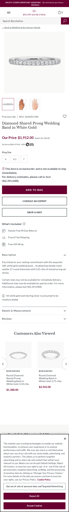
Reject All (34, 496)
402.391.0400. (10, 180)
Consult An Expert (34, 201)
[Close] (65, 438)
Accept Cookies (34, 505)
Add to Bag (34, 189)
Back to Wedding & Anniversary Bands (22, 27)
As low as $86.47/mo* (11, 144)
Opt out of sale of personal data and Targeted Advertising (34, 486)
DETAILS (35, 5)
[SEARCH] (65, 20)
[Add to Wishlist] (64, 116)
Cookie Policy (44, 479)
